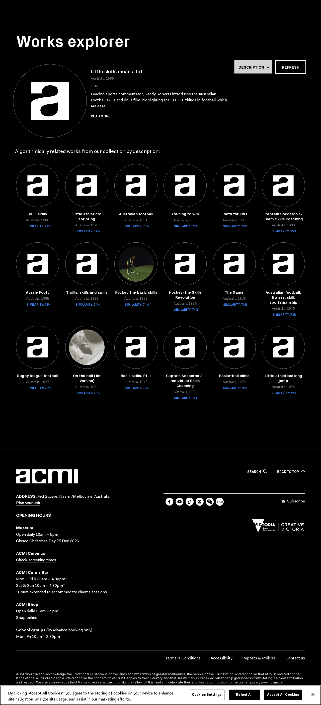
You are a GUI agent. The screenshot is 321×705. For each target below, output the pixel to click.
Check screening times (36, 560)
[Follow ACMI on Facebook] (170, 502)
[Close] (312, 694)
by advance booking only (69, 630)
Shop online (26, 618)
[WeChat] (210, 502)
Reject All (244, 694)
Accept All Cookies (283, 694)
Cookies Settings (207, 694)
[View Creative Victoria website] (278, 527)
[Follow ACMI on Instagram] (200, 502)
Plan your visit (28, 503)
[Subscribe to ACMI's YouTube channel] (180, 502)
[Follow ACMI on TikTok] (190, 502)
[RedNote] (220, 502)
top (288, 471)
